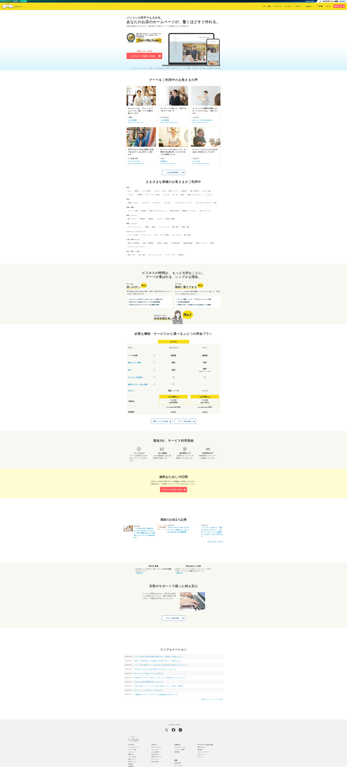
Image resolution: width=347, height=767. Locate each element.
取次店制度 (177, 763)
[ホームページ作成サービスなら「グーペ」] (11, 6)
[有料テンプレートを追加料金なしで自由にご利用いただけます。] (154, 384)
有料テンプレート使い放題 (137, 384)
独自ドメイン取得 (134, 362)
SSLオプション (132, 761)
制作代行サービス (156, 757)
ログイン (328, 6)
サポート (298, 6)
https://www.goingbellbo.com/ (136, 163)
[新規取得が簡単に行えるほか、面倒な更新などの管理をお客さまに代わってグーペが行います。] (154, 362)
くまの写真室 (164, 120)
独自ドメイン (132, 759)
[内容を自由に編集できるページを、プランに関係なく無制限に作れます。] (154, 355)
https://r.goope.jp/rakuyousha (200, 163)
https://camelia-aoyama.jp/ (167, 163)
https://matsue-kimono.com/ (136, 122)
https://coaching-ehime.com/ (200, 122)
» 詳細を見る (139, 573)
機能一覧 (130, 754)
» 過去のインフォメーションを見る (211, 699)
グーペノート (155, 759)
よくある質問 (155, 752)
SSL (129, 370)
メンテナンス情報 (179, 749)
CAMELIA (163, 161)
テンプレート (278, 6)
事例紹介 (130, 764)
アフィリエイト (178, 765)
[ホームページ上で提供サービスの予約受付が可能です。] (154, 377)
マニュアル (154, 749)
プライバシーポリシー (203, 752)
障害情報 (176, 752)
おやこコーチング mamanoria (202, 120)
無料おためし (339, 6)
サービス (287, 6)
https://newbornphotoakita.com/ (169, 122)
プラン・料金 (267, 6)
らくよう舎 (196, 161)
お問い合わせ (155, 754)
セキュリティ (201, 754)
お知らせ (308, 6)
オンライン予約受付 (135, 377)
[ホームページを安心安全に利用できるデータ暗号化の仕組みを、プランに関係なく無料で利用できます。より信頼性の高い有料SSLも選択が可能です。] (154, 370)
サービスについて (133, 747)
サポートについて (156, 747)
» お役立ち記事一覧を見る (214, 542)
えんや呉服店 (132, 120)
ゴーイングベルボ (134, 161)
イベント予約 (132, 757)
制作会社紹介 (155, 761)
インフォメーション (180, 747)
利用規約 (200, 749)
